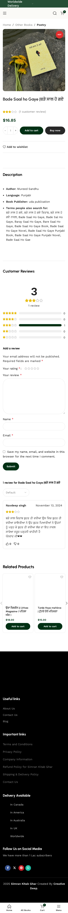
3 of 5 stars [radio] (31, 368)
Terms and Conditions (17, 744)
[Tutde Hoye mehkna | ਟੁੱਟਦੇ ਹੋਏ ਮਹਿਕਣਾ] (50, 589)
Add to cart (31, 130)
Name (8, 419)
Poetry (41, 25)
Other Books (23, 25)
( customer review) (32, 112)
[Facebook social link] (8, 868)
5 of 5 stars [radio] (37, 368)
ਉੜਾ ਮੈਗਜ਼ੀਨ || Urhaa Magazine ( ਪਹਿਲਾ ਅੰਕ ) (17, 611)
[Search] (55, 13)
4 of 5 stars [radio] (34, 368)
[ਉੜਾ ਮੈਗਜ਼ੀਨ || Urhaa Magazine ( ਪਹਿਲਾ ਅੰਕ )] (18, 589)
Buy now (55, 130)
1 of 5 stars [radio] (25, 368)
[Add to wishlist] (29, 577)
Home (7, 25)
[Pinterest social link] (21, 868)
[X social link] (14, 868)
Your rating (11, 368)
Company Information (17, 759)
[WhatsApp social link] (28, 868)
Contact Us (10, 714)
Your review (12, 375)
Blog (5, 721)
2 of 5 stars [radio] (28, 368)
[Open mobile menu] (4, 13)
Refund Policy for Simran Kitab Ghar (28, 767)
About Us (9, 708)
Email (8, 435)
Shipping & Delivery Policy (21, 774)
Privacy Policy (12, 751)
